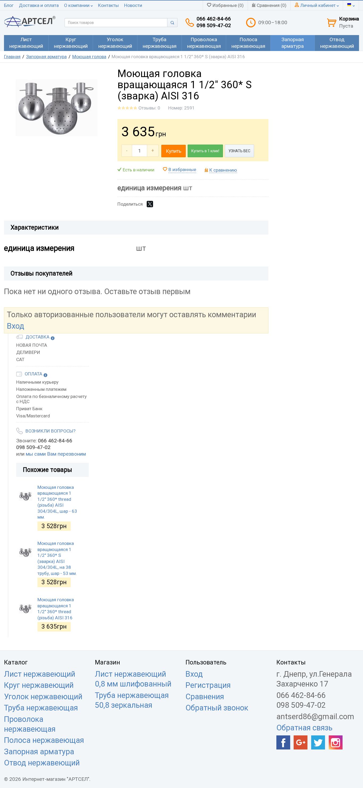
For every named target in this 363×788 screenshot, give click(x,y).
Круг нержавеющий (39, 685)
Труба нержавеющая (41, 707)
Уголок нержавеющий (43, 696)
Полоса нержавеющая (44, 740)
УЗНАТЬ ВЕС (239, 151)
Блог (9, 5)
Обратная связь (304, 727)
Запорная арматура (46, 56)
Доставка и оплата (39, 5)
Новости (133, 5)
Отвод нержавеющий (42, 762)
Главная (12, 56)
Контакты (108, 5)
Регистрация (208, 685)
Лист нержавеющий (39, 674)
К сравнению (223, 170)
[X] (150, 204)
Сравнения (204, 696)
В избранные (182, 169)
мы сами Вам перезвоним (56, 454)
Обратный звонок (216, 707)
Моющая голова (89, 56)
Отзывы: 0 (149, 108)
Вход (15, 326)
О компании (77, 5)
